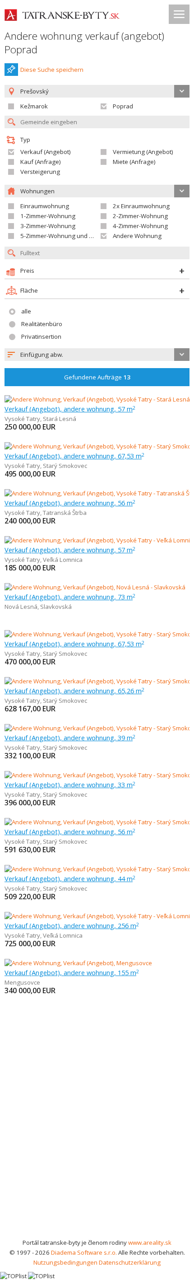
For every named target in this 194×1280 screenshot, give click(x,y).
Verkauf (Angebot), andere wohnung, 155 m (72, 972)
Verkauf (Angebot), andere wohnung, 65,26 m (74, 690)
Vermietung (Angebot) (143, 152)
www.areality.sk (149, 1242)
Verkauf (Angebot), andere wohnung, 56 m (70, 502)
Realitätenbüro (41, 324)
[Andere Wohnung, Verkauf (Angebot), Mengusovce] (78, 963)
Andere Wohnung (137, 236)
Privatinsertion (41, 336)
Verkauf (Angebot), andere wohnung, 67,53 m (74, 455)
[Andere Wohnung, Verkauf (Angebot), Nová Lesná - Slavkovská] (95, 587)
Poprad (123, 106)
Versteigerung (40, 172)
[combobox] (97, 354)
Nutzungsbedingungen (65, 1262)
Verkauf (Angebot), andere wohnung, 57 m (70, 408)
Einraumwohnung (44, 206)
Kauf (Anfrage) (40, 162)
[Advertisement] (97, 1136)
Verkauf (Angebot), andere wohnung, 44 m (70, 878)
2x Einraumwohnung (141, 206)
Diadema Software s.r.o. (84, 1252)
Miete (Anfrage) (134, 162)
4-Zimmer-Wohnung (140, 226)
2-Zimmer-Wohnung (140, 216)
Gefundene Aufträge (97, 377)
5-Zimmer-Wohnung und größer (64, 236)
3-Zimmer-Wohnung (47, 226)
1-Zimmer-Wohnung (47, 216)
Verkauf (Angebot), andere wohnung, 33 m (70, 784)
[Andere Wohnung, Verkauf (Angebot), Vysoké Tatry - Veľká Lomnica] (97, 540)
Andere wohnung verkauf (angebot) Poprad (84, 42)
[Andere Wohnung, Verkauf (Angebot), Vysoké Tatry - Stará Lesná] (97, 399)
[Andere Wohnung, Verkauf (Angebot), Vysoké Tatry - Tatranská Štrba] (99, 493)
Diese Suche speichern (51, 69)
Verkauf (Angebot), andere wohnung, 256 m (72, 925)
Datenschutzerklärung (130, 1262)
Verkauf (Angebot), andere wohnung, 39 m (70, 737)
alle (26, 311)
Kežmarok (34, 106)
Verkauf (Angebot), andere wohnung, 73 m (70, 596)
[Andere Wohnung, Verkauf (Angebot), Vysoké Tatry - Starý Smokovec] (99, 446)
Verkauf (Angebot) (45, 152)
